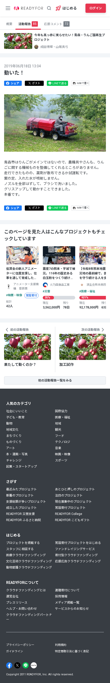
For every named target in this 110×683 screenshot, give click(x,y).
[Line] (26, 665)
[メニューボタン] (8, 8)
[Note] (34, 665)
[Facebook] (9, 665)
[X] (17, 665)
